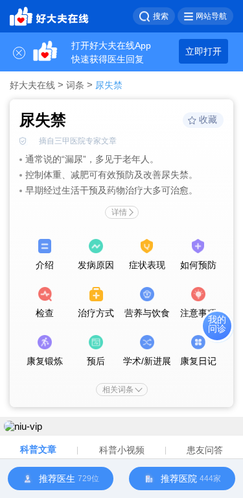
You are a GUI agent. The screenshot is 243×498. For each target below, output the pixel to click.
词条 (75, 85)
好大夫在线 (32, 85)
